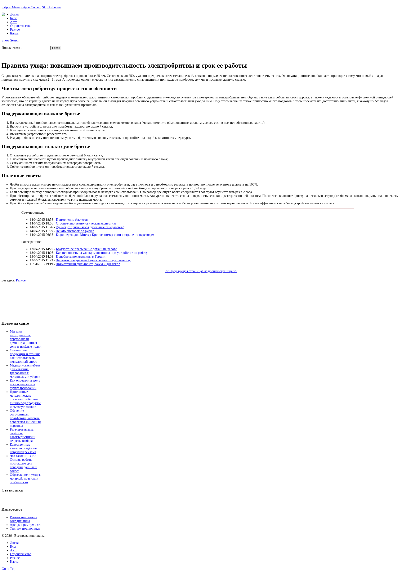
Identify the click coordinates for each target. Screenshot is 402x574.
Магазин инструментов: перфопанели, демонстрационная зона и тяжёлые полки (25, 339)
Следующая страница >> (219, 271)
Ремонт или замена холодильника (23, 519)
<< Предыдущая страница (183, 271)
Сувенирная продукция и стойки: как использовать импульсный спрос (25, 355)
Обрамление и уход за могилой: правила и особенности (25, 478)
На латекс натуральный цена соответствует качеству (93, 260)
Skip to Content (31, 7)
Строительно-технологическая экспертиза (86, 223)
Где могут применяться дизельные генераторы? (90, 227)
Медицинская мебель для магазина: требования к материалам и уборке (25, 371)
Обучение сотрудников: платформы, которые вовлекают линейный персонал (25, 418)
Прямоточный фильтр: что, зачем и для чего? (88, 264)
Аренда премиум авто (25, 524)
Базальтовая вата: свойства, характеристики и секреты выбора (22, 435)
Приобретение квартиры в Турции (81, 256)
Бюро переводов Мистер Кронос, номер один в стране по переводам (105, 234)
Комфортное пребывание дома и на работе (86, 249)
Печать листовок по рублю (75, 231)
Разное (21, 280)
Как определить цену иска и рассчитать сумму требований (25, 384)
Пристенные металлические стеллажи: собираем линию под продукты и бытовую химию (25, 399)
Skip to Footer (51, 7)
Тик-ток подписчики (25, 528)
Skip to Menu (11, 7)
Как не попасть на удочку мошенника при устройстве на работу (102, 252)
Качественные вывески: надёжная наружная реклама (23, 448)
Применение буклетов (72, 219)
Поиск (7, 47)
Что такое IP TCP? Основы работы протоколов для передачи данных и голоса (23, 463)
